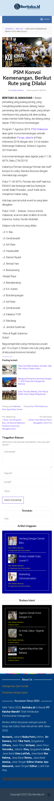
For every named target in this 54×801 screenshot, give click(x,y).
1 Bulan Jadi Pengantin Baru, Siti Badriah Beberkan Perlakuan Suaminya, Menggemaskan (13, 423)
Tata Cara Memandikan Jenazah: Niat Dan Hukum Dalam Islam (35, 367)
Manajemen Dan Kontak (15, 686)
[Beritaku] (27, 6)
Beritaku (17, 406)
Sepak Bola (11, 409)
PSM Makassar (39, 129)
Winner (19, 409)
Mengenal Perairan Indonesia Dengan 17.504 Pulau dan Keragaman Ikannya (35, 381)
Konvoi (31, 406)
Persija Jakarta (25, 137)
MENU (47, 19)
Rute (4, 409)
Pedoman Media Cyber (15, 692)
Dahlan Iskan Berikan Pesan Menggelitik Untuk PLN (40, 420)
